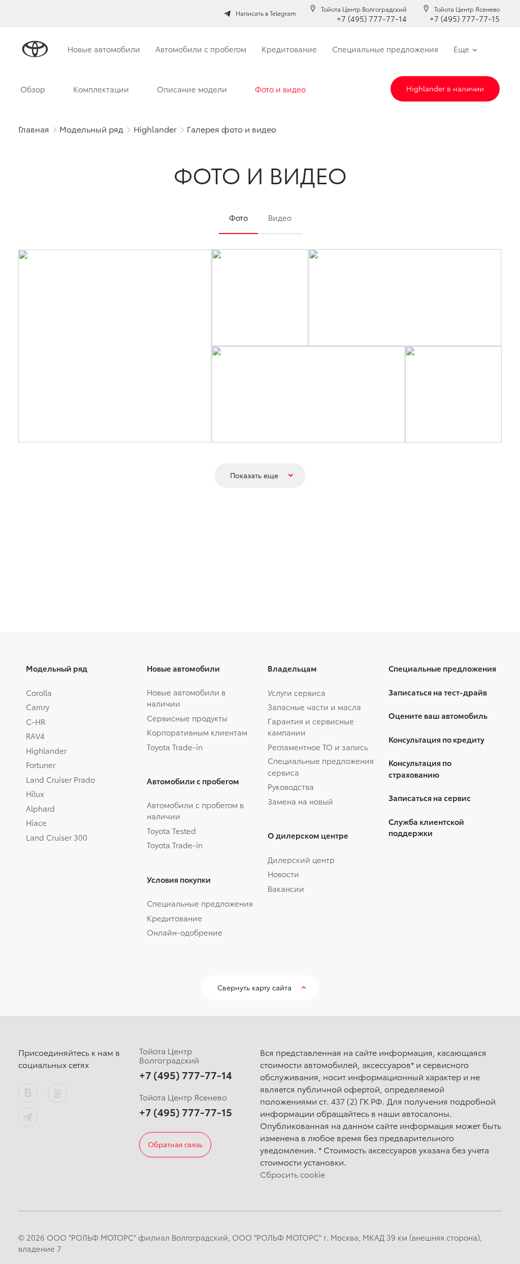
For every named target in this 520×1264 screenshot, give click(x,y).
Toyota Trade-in (175, 746)
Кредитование (174, 917)
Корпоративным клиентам (197, 732)
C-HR (35, 721)
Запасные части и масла (314, 706)
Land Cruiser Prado (60, 779)
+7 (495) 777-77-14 (372, 18)
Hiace (36, 822)
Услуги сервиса (297, 692)
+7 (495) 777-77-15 (465, 18)
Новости (283, 873)
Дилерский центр (301, 859)
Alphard (40, 808)
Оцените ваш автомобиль (438, 715)
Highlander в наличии (445, 88)
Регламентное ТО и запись (318, 746)
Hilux (35, 793)
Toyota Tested (171, 830)
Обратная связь (175, 1144)
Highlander (46, 750)
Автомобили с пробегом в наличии (195, 810)
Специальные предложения (200, 903)
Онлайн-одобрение (184, 932)
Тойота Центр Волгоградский (364, 9)
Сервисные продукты (187, 717)
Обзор (32, 88)
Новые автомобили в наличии (186, 697)
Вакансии (286, 888)
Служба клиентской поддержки (426, 827)
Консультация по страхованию (419, 768)
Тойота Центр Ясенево (467, 9)
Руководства (291, 786)
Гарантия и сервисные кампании (311, 726)
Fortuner (40, 764)
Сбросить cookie (292, 1174)
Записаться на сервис (429, 797)
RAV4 (35, 735)
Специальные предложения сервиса (321, 766)
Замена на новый (300, 801)
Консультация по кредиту (436, 739)
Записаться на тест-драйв (437, 691)
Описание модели (192, 88)
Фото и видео (280, 88)
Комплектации (101, 88)
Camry (37, 706)
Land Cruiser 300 (56, 837)
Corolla (39, 692)
